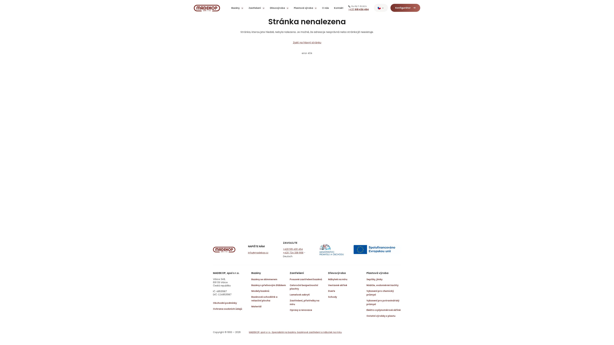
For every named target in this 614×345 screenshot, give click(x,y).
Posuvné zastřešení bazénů (306, 279)
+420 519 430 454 (293, 249)
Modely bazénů (260, 291)
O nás (325, 8)
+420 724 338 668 (293, 252)
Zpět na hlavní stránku (307, 42)
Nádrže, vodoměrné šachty (382, 285)
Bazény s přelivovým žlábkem (268, 285)
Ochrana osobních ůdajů (227, 308)
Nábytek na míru (337, 279)
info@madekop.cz (258, 252)
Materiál (256, 306)
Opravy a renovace (301, 310)
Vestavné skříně (337, 285)
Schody (332, 297)
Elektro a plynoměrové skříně (383, 310)
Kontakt (338, 8)
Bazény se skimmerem (264, 279)
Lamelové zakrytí (300, 294)
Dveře (331, 291)
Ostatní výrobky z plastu (380, 316)
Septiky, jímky (374, 279)
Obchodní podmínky (225, 303)
